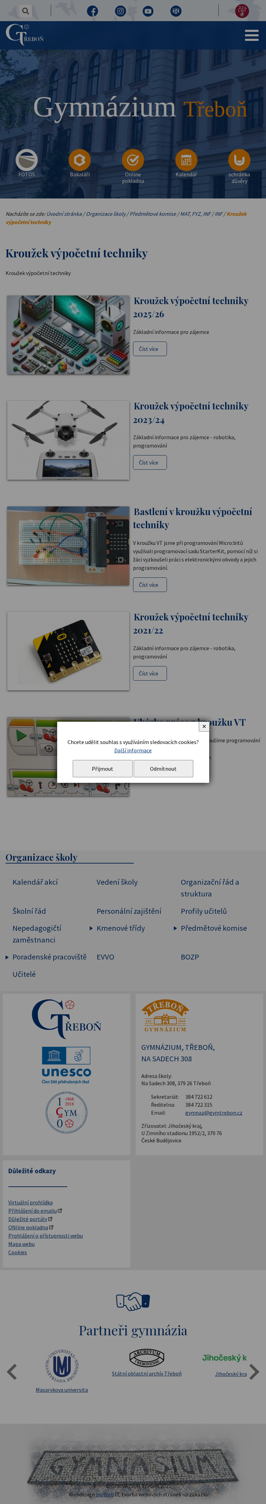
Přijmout (102, 768)
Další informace (133, 750)
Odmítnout (163, 768)
